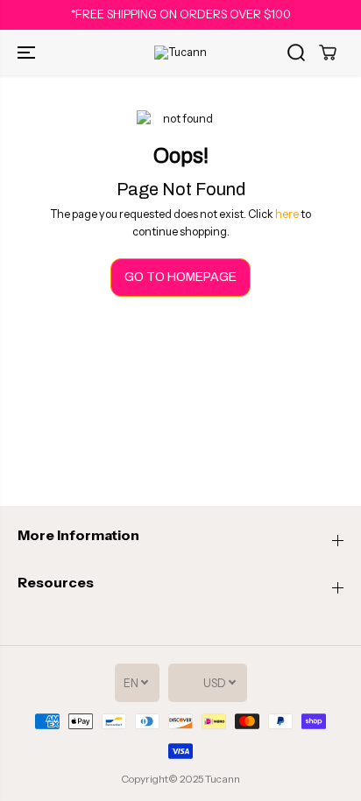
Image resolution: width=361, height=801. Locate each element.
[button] (28, 52)
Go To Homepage (180, 277)
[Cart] (327, 52)
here (287, 214)
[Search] (296, 52)
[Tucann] (180, 53)
